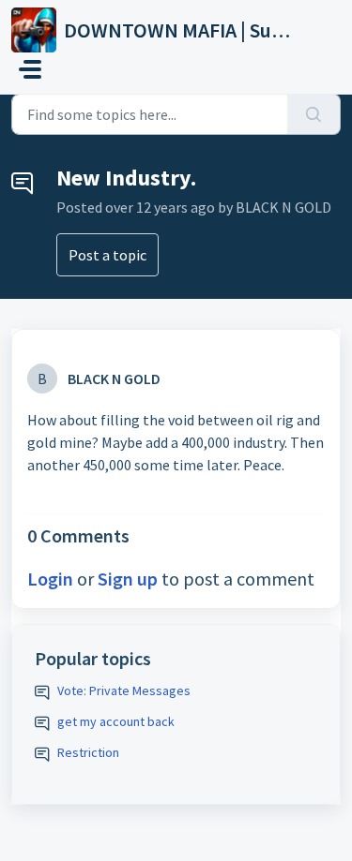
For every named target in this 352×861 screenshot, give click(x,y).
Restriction (88, 752)
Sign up (128, 578)
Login (50, 578)
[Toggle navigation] (30, 69)
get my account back (116, 721)
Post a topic (107, 254)
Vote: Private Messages (124, 690)
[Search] (314, 114)
